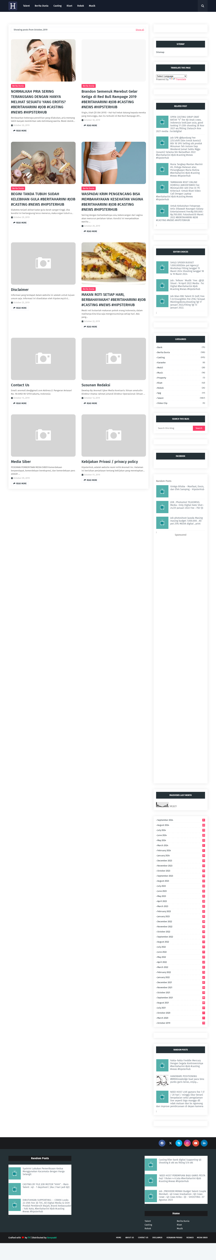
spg (181, 393)
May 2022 (181, 957)
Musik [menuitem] (92, 5)
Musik (180, 1228)
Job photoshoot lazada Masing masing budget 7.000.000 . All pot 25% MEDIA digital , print (186, 521)
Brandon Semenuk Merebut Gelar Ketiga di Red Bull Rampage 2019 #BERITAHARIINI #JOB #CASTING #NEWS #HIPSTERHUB (110, 99)
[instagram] (187, 1143)
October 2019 (181, 1023)
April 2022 (181, 962)
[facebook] (162, 1143)
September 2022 (181, 936)
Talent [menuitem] (26, 5)
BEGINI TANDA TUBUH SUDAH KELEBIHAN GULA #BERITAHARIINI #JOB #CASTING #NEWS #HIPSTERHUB (43, 199)
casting (181, 357)
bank (181, 347)
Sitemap (160, 52)
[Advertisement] (180, 658)
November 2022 (181, 926)
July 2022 (181, 947)
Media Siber (21, 461)
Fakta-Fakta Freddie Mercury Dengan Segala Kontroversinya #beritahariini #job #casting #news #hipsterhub (186, 1065)
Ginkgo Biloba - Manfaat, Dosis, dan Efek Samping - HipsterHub (187, 488)
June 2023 (181, 891)
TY (29, 1237)
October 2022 (181, 931)
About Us (129, 1237)
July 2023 (181, 886)
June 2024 (181, 835)
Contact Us (20, 385)
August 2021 (181, 1002)
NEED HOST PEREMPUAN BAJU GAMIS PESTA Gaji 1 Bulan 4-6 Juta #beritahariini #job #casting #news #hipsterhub (182, 1178)
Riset (179, 1224)
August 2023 (181, 881)
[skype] (179, 1143)
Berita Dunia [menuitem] (41, 5)
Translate (181, 79)
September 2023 (181, 876)
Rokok (181, 388)
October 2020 (180, 1013)
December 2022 (181, 921)
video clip (181, 403)
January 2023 (181, 916)
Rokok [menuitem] (80, 5)
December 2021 (181, 982)
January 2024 (181, 855)
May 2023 (181, 896)
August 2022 (181, 942)
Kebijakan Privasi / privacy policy (110, 461)
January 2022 (181, 977)
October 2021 (181, 992)
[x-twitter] (170, 1143)
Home (118, 1237)
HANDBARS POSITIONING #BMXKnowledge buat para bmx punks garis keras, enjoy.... (187, 1079)
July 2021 (181, 1007)
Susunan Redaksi (96, 385)
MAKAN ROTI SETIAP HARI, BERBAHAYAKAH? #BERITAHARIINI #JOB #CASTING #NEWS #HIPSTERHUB (114, 299)
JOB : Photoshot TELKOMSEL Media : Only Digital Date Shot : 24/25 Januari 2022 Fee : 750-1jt (187, 505)
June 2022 (181, 952)
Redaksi (190, 1237)
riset (181, 383)
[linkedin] (204, 1143)
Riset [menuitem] (69, 5)
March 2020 (180, 1018)
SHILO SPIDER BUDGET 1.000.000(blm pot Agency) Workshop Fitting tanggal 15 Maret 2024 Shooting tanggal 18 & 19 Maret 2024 (187, 268)
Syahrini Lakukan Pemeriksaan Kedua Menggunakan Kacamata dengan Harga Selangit (44, 1171)
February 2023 (181, 911)
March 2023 (181, 906)
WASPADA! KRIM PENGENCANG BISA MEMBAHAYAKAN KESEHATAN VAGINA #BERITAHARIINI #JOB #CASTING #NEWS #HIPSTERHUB (112, 202)
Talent (148, 1221)
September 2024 (180, 820)
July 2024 (181, 830)
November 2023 (181, 865)
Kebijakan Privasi (174, 1237)
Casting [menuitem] (57, 5)
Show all (140, 29)
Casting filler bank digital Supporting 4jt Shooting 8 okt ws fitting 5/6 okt (180, 1161)
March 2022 (181, 967)
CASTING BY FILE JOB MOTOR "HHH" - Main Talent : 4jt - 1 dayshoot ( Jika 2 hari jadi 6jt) (46, 1186)
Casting (148, 1224)
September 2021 (181, 997)
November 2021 (181, 987)
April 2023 (181, 901)
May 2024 (181, 840)
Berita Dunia (18, 86)
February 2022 (181, 972)
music (181, 372)
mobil (181, 367)
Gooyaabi (52, 1237)
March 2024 (180, 845)
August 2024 (181, 825)
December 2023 (181, 860)
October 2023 (181, 870)
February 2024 (180, 850)
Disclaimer (20, 289)
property (181, 377)
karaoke (181, 362)
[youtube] (195, 1143)
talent (181, 398)
